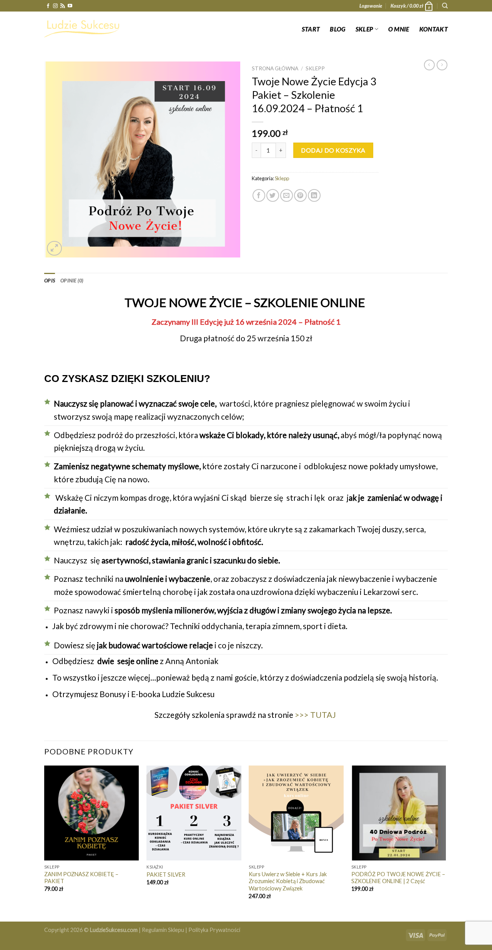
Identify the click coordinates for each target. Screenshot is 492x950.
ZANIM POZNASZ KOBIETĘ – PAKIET (81, 878)
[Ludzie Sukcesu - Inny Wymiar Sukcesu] (82, 29)
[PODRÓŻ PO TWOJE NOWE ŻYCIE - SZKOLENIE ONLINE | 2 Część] (398, 813)
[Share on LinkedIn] (314, 195)
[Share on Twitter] (272, 195)
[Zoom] (54, 248)
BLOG (337, 29)
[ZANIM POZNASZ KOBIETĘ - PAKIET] (91, 813)
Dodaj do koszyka (333, 150)
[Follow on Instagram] (55, 6)
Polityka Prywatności (214, 930)
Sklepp (315, 68)
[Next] (445, 843)
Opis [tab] (49, 280)
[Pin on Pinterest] (300, 195)
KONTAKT (433, 29)
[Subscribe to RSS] (62, 6)
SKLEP (364, 29)
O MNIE (398, 29)
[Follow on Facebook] (48, 6)
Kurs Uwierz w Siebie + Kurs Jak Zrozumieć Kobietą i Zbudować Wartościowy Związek (288, 881)
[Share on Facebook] (259, 195)
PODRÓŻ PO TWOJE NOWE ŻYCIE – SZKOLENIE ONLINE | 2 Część (398, 878)
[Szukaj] (445, 5)
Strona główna (275, 68)
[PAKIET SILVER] (193, 813)
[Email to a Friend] (286, 195)
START (311, 29)
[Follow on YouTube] (70, 6)
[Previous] (44, 843)
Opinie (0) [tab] (72, 280)
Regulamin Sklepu (163, 930)
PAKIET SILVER (165, 874)
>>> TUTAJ (315, 714)
